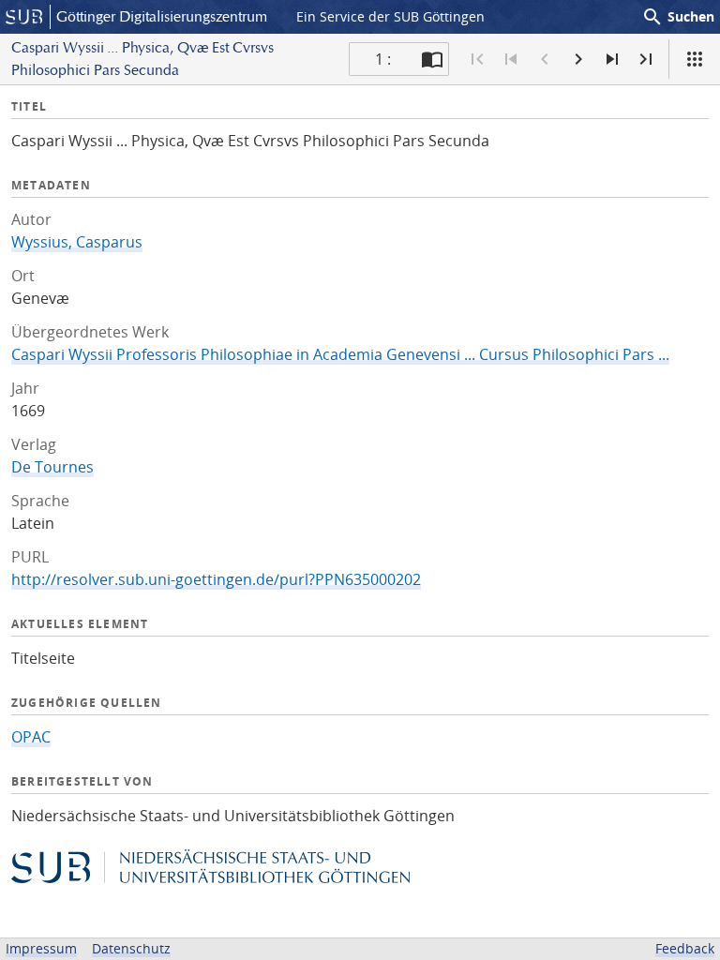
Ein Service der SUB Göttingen (390, 16)
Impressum (41, 948)
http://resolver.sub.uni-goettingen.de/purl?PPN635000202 (216, 579)
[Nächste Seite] (578, 59)
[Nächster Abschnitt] (612, 59)
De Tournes (52, 467)
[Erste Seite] (477, 59)
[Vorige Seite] (545, 59)
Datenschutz (131, 948)
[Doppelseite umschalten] (432, 59)
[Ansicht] (694, 59)
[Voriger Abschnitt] (511, 59)
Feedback (684, 948)
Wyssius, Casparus (76, 242)
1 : (383, 59)
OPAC (31, 737)
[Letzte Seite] (646, 59)
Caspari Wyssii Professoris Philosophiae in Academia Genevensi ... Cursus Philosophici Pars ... (340, 354)
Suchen (677, 17)
